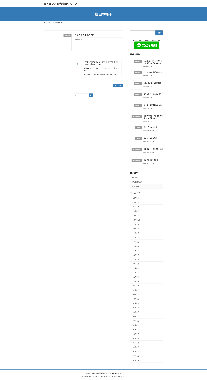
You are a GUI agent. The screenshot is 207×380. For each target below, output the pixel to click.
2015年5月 (135, 224)
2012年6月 (135, 246)
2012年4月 (135, 255)
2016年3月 (135, 215)
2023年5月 (135, 198)
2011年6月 (135, 264)
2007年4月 (135, 347)
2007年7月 (135, 334)
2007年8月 (135, 330)
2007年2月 (135, 356)
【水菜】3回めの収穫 (150, 160)
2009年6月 (135, 294)
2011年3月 (135, 277)
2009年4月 (135, 303)
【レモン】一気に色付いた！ (153, 149)
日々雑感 (135, 177)
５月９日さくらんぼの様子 (152, 94)
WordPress (92, 376)
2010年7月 (135, 281)
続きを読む (118, 85)
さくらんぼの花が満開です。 (153, 72)
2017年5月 (135, 207)
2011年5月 (135, 268)
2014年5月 (135, 229)
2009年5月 (135, 299)
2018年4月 (135, 202)
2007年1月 (135, 360)
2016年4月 (135, 211)
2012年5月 (135, 250)
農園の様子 (135, 186)
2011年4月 (135, 272)
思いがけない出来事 (150, 138)
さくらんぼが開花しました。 (153, 105)
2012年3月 (135, 259)
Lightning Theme (103, 376)
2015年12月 (136, 220)
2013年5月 (135, 237)
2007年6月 (135, 338)
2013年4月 (135, 242)
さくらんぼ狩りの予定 (84, 35)
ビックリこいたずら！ (151, 127)
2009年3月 (135, 308)
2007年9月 (135, 325)
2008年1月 (135, 321)
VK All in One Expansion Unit (117, 376)
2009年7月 (135, 290)
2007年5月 (135, 343)
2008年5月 (135, 312)
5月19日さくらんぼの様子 (152, 83)
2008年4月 (135, 316)
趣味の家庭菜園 (137, 182)
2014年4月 (135, 233)
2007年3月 (135, 351)
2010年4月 (135, 286)
